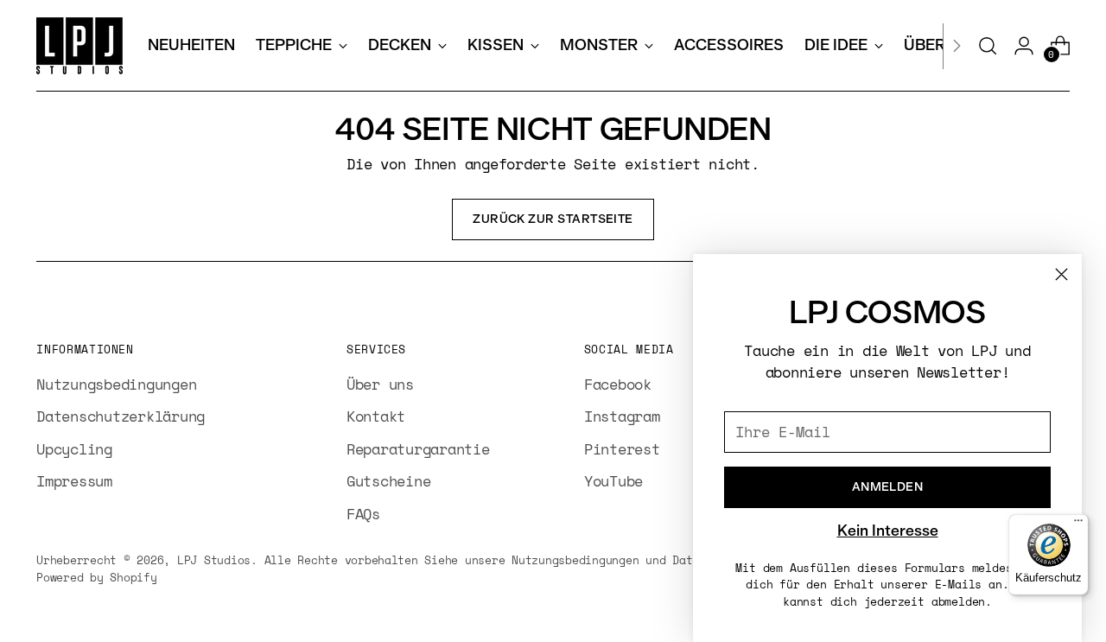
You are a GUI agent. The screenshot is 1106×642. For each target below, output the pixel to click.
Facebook (618, 384)
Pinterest (622, 449)
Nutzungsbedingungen (116, 384)
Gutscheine (388, 481)
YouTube (613, 481)
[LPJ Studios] (79, 45)
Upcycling (74, 449)
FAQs (363, 513)
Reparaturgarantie (418, 449)
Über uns (380, 384)
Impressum (74, 481)
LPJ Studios (214, 560)
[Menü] (1078, 524)
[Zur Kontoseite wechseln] (1024, 46)
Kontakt (375, 416)
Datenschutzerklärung (120, 416)
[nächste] (956, 46)
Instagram (622, 416)
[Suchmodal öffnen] (987, 46)
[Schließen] (1061, 274)
